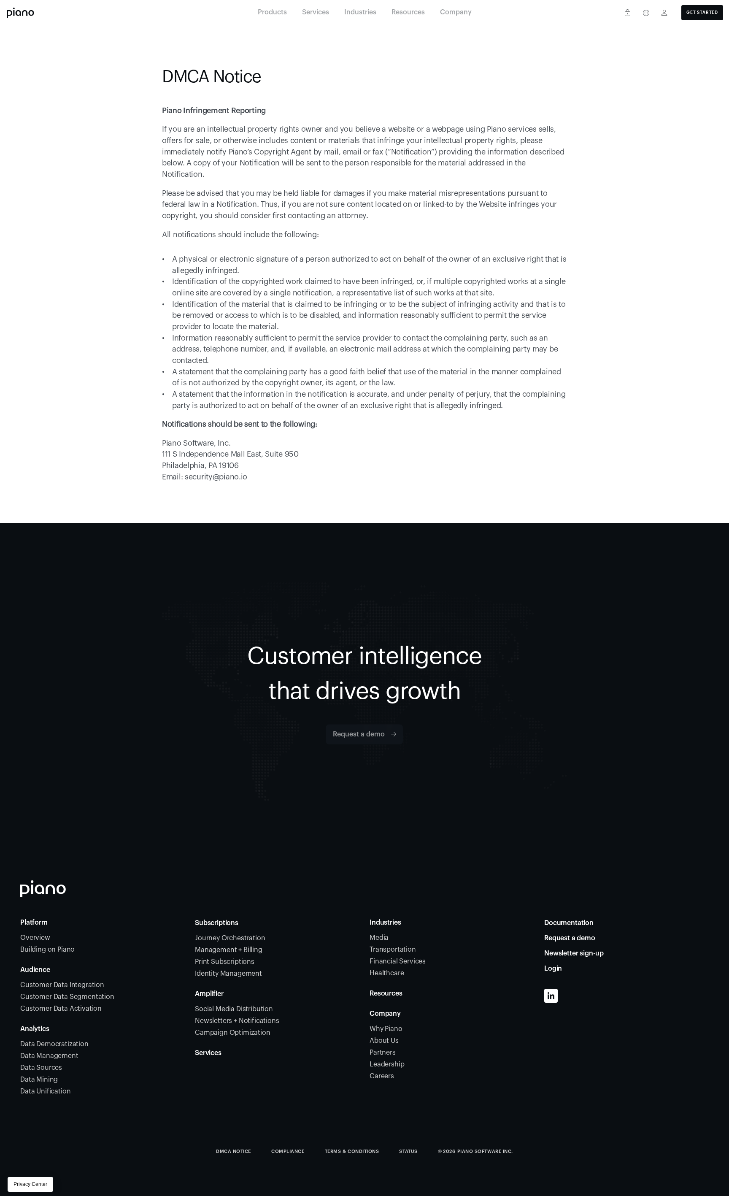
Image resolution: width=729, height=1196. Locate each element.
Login (553, 968)
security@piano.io (216, 477)
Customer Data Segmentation (67, 996)
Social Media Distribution (234, 1009)
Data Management (49, 1056)
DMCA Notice (233, 1151)
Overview (35, 937)
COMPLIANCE (288, 1151)
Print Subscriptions (224, 961)
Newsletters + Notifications (237, 1020)
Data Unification (45, 1091)
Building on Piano (47, 949)
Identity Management (228, 973)
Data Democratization (54, 1044)
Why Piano (386, 1029)
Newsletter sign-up (574, 953)
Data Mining (39, 1079)
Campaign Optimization (232, 1032)
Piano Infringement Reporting (214, 110)
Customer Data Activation (61, 1008)
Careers (382, 1076)
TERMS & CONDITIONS (352, 1151)
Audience (35, 969)
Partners (383, 1052)
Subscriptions (216, 923)
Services (208, 1053)
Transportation (393, 949)
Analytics (34, 1029)
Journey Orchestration (230, 938)
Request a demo (569, 938)
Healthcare (387, 973)
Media (379, 937)
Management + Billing (228, 950)
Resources (386, 993)
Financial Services (398, 961)
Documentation (569, 923)
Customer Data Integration (62, 985)
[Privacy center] (627, 12)
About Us (384, 1040)
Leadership (387, 1064)
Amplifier (209, 993)
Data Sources (41, 1067)
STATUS (408, 1151)
